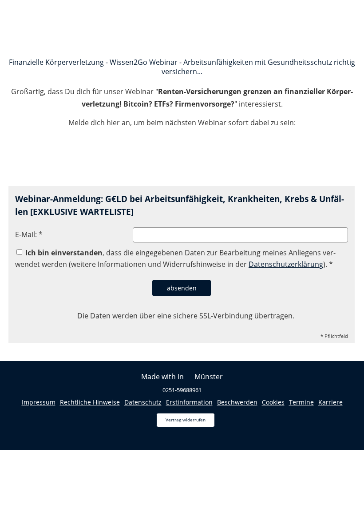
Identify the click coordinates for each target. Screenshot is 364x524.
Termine (301, 402)
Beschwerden (237, 402)
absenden (182, 288)
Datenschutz (143, 402)
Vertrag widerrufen (186, 420)
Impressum (38, 402)
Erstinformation (189, 402)
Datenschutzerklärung (286, 264)
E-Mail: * (29, 234)
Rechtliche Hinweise (90, 402)
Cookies (273, 402)
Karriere (330, 402)
